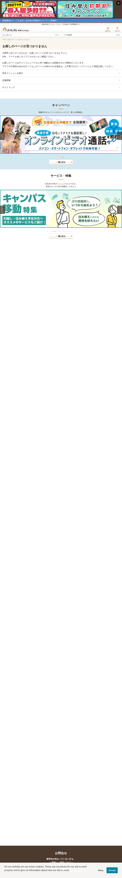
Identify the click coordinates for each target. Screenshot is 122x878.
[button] (4, 874)
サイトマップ (8, 87)
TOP (4, 39)
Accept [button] (112, 870)
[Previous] (2, 136)
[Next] (119, 136)
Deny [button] (100, 870)
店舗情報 (6, 80)
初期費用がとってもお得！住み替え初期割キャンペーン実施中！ (30, 20)
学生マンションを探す (12, 73)
